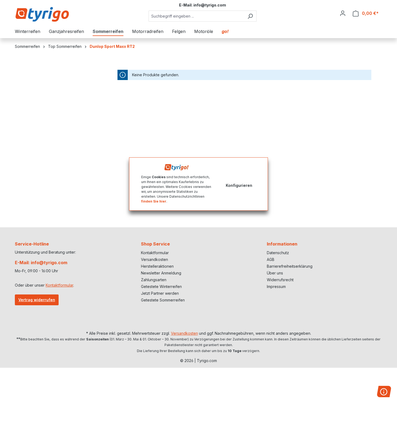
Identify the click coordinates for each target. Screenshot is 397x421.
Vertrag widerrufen (36, 299)
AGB (270, 259)
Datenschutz (278, 252)
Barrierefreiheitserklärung (289, 266)
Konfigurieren (239, 185)
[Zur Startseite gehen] (42, 14)
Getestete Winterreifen (161, 286)
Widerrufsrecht (280, 279)
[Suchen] (250, 16)
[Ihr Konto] (342, 13)
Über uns (275, 273)
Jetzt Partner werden (160, 293)
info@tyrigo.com (209, 5)
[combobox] (196, 16)
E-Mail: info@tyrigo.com (41, 262)
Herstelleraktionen (157, 266)
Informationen (282, 244)
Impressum (276, 286)
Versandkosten (154, 259)
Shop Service (155, 244)
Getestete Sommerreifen (163, 300)
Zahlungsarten (153, 279)
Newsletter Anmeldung (161, 273)
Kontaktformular (59, 285)
